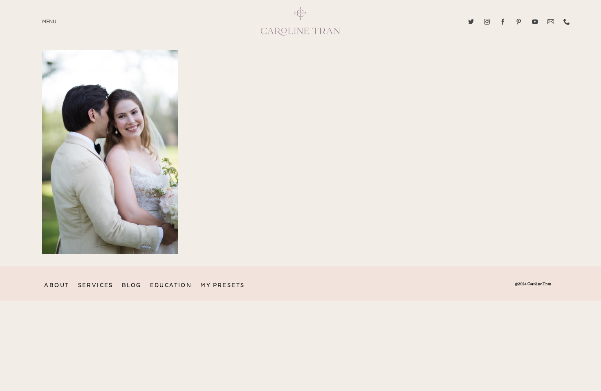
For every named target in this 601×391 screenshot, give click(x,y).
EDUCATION (171, 285)
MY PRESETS (222, 285)
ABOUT (56, 285)
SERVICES (95, 285)
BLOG (131, 285)
